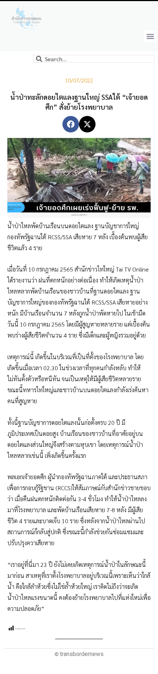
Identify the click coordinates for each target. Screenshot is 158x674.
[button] (150, 36)
